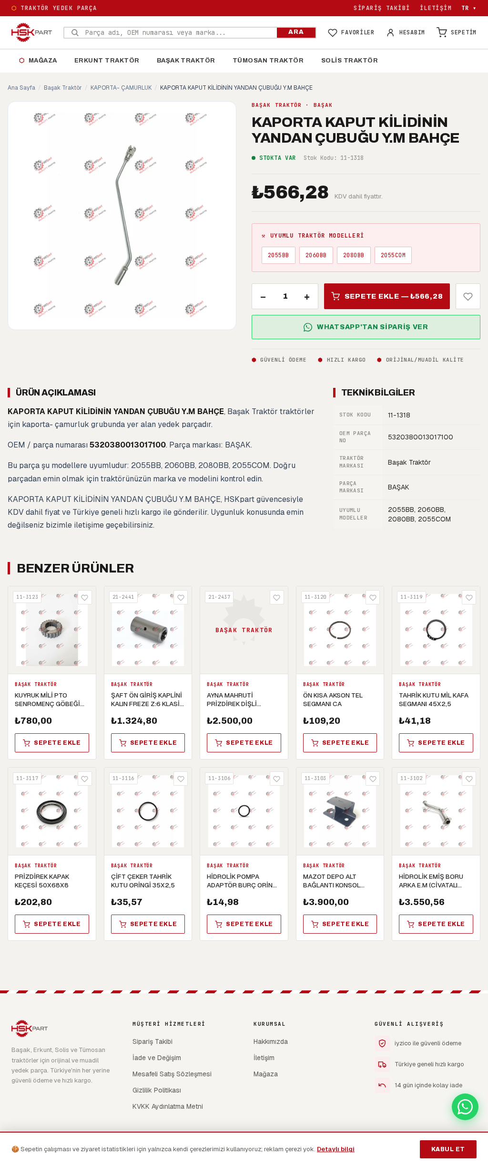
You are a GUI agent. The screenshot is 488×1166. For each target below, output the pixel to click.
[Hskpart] (31, 32)
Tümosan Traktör (268, 60)
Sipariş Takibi (382, 8)
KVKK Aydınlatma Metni (167, 1106)
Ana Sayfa (21, 88)
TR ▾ (469, 8)
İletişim (436, 8)
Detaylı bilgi (336, 1149)
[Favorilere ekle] (468, 296)
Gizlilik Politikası (156, 1090)
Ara (296, 32)
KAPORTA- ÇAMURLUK (121, 88)
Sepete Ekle (57, 742)
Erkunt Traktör (107, 60)
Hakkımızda (271, 1041)
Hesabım (412, 32)
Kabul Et (448, 1149)
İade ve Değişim (156, 1057)
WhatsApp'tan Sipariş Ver (372, 327)
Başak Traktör (186, 60)
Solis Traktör (349, 60)
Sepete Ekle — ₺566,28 (394, 296)
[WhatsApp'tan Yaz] (465, 1106)
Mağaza (38, 60)
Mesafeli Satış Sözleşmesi (172, 1074)
